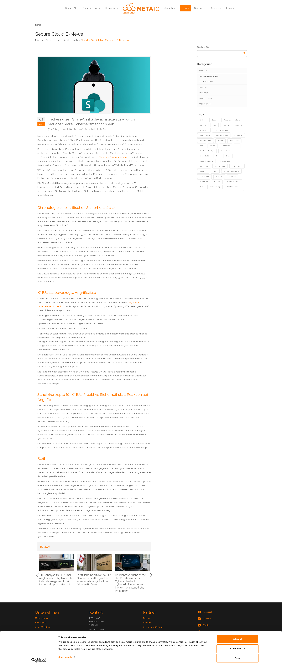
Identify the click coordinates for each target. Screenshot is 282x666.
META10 (203, 93)
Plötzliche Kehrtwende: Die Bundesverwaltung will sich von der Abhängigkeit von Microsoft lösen (94, 579)
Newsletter (205, 98)
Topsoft (212, 145)
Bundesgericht (233, 187)
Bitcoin (220, 140)
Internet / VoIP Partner (153, 627)
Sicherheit (89, 129)
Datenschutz (225, 161)
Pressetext (205, 104)
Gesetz (214, 120)
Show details (65, 657)
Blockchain (204, 130)
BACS (215, 171)
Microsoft (78, 129)
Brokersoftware (222, 135)
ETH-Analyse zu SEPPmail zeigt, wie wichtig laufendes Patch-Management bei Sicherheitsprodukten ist (56, 579)
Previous (38, 575)
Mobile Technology (207, 151)
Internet (232, 176)
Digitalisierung (206, 140)
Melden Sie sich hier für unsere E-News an (105, 40)
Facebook (203, 171)
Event (203, 70)
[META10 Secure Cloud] (141, 8)
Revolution (204, 181)
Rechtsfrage (234, 140)
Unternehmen (42, 618)
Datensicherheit (233, 181)
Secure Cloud (220, 166)
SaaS (214, 125)
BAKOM (217, 181)
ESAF (201, 187)
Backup (202, 120)
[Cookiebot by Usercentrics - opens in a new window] (39, 660)
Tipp (217, 156)
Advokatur (238, 135)
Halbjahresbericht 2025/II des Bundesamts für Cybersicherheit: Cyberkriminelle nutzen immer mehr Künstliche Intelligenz (131, 582)
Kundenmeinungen (209, 76)
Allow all (237, 639)
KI (237, 145)
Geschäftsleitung (43, 627)
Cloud (228, 156)
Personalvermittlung (232, 120)
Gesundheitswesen (228, 151)
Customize (235, 648)
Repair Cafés (205, 156)
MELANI (226, 125)
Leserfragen (206, 81)
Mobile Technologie (231, 171)
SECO (202, 145)
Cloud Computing (206, 161)
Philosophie (40, 623)
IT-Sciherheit (237, 166)
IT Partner (147, 623)
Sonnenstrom (205, 135)
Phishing (238, 125)
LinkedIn (207, 618)
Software (203, 125)
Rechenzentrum (221, 130)
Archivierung (215, 187)
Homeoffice (204, 166)
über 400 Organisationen (113, 157)
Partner (146, 618)
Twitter (206, 625)
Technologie (204, 176)
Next (150, 575)
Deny (237, 658)
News (203, 87)
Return (106, 129)
